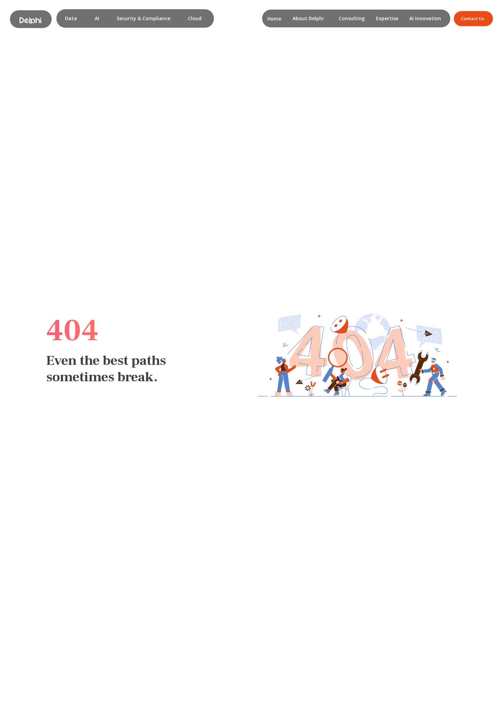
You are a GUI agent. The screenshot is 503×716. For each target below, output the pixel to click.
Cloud (195, 18)
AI (97, 18)
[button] (71, 18)
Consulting (352, 18)
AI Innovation (425, 18)
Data (71, 18)
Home (274, 18)
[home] (30, 19)
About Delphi (308, 18)
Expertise (387, 18)
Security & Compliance (143, 18)
